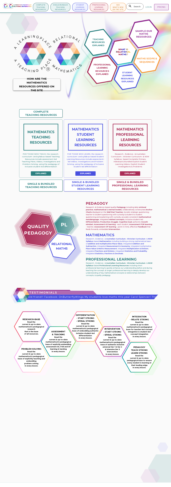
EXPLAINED (40, 173)
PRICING (161, 7)
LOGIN (148, 7)
